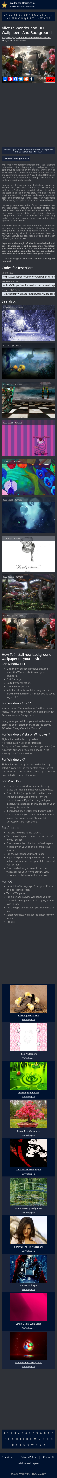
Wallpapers (7, 37)
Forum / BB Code (11, 290)
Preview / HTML (10, 281)
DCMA (50, 79)
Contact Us (49, 1457)
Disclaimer (7, 1457)
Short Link (7, 273)
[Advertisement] (28, 116)
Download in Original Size (16, 159)
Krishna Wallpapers (28, 1463)
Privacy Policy (28, 1457)
